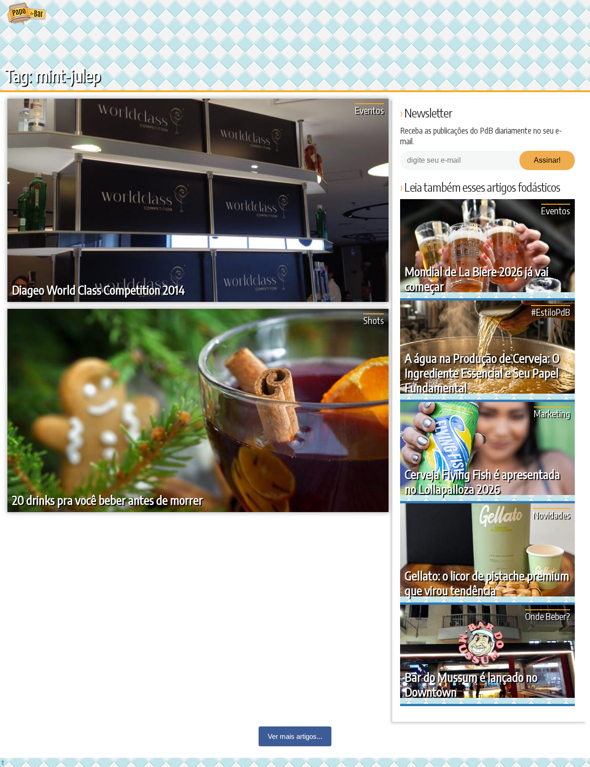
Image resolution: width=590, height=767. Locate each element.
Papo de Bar (26, 13)
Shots (373, 320)
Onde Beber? (547, 616)
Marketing (552, 413)
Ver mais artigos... (295, 736)
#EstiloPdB (550, 312)
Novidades (551, 514)
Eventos (369, 110)
